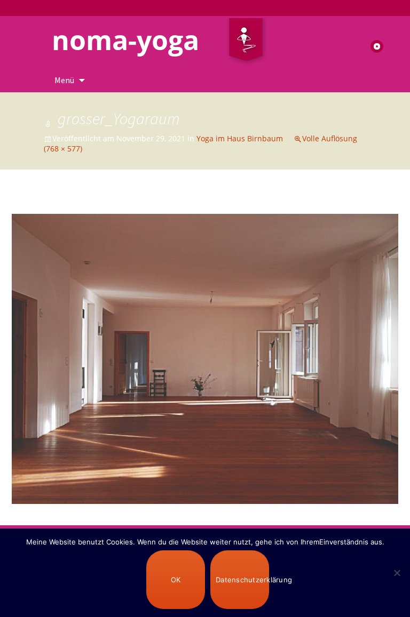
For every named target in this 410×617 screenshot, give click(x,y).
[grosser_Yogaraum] (205, 358)
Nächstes (371, 204)
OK (176, 579)
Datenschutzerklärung (242, 579)
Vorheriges (41, 204)
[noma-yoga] (246, 42)
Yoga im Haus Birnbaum (239, 138)
